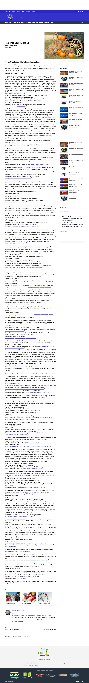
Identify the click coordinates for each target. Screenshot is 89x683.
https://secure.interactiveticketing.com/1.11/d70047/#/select (20, 366)
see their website (21, 106)
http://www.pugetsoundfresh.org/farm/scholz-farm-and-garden (21, 226)
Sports (33, 23)
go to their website (21, 578)
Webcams (46, 23)
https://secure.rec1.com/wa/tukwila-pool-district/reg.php (20, 494)
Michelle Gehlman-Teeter (11, 45)
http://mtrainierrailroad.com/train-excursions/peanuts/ (31, 487)
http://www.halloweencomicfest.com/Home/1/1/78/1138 (19, 419)
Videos (51, 23)
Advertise (13, 11)
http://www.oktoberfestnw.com (35, 468)
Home (6, 23)
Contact (23, 11)
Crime (14, 23)
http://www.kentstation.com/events (36, 397)
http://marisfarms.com (33, 146)
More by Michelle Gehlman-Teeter (17, 621)
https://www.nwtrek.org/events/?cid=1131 (37, 392)
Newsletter (34, 11)
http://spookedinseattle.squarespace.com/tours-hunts (19, 516)
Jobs (37, 23)
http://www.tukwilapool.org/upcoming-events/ (38, 501)
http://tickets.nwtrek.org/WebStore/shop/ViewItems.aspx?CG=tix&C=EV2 (24, 389)
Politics (18, 23)
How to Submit (28, 11)
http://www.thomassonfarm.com (34, 267)
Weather (41, 23)
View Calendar (63, 231)
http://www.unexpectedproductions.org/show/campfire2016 (20, 338)
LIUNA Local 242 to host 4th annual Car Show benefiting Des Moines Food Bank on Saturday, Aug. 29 (72, 218)
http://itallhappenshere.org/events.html (37, 560)
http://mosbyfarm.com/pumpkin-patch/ (38, 164)
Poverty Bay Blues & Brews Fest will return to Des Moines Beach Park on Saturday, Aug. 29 (72, 226)
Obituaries (28, 23)
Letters (23, 23)
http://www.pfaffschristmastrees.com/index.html (18, 178)
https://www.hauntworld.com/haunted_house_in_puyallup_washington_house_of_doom (28, 446)
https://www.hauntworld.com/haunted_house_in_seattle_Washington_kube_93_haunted (28, 373)
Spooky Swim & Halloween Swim (16, 519)
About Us (18, 11)
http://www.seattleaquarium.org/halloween (39, 287)
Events (10, 23)
